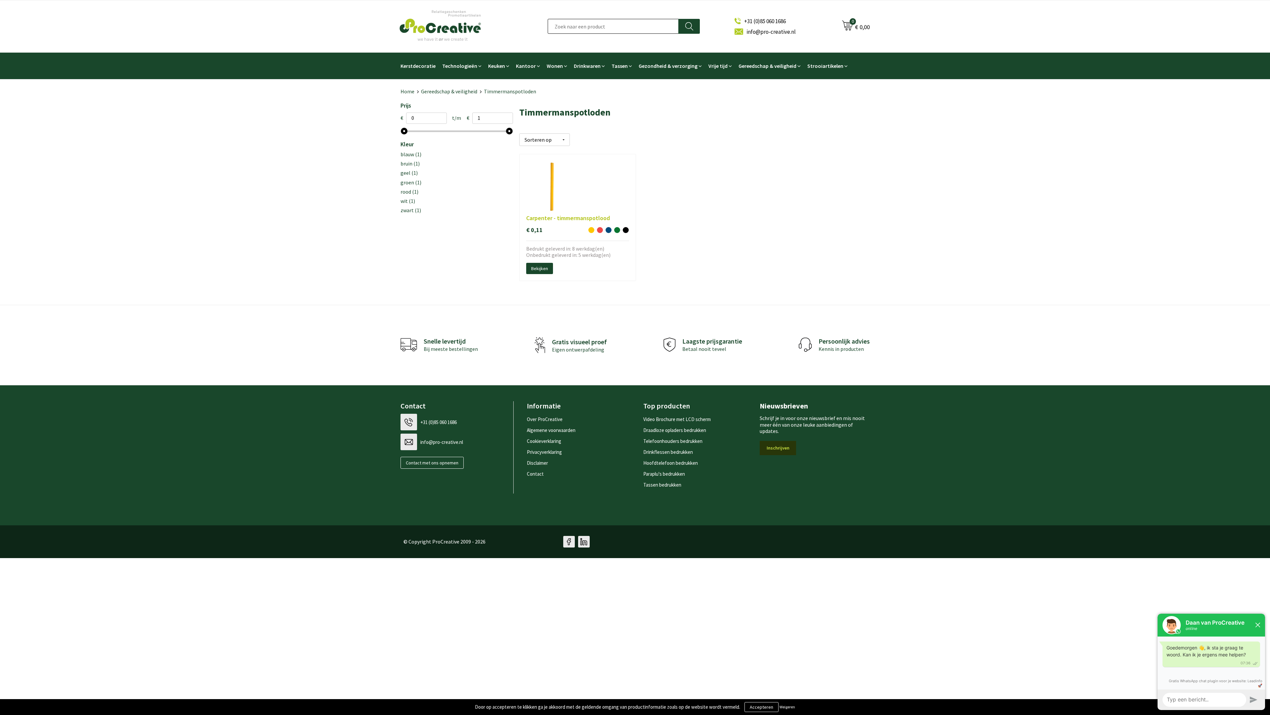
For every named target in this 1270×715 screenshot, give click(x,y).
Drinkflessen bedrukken (668, 452)
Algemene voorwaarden (551, 430)
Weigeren (787, 706)
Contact (535, 474)
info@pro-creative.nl (771, 31)
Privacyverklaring (544, 452)
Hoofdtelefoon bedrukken (670, 463)
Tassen (620, 66)
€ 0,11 (534, 230)
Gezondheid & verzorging (668, 66)
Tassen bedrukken (662, 485)
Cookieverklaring (544, 441)
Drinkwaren (587, 66)
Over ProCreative (545, 419)
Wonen (555, 66)
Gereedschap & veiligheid (767, 66)
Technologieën (459, 66)
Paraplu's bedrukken (664, 474)
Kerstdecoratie (418, 66)
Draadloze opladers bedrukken (674, 430)
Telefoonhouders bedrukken (672, 441)
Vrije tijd (718, 66)
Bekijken (539, 268)
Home (407, 91)
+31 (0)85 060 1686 (765, 21)
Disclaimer (537, 463)
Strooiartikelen (825, 66)
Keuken (496, 66)
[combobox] (613, 26)
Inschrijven (778, 448)
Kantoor (526, 66)
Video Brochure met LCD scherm (677, 419)
